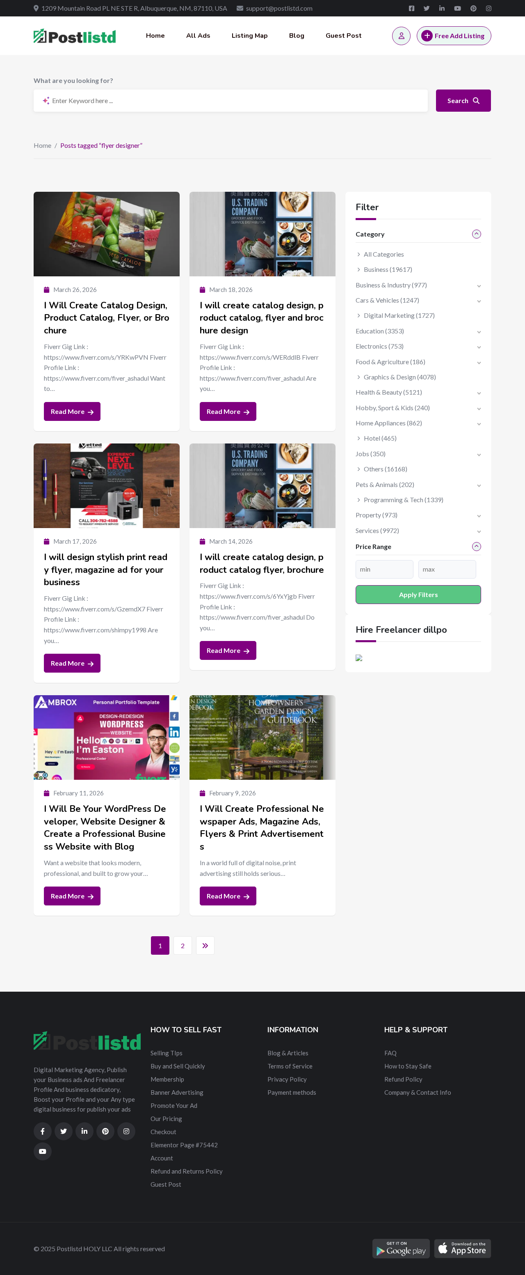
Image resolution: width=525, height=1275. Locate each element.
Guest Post (344, 35)
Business (388, 269)
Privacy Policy (287, 1079)
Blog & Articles (287, 1053)
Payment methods (291, 1092)
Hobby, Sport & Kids (393, 407)
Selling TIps (167, 1053)
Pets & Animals (385, 484)
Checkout (163, 1131)
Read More (68, 411)
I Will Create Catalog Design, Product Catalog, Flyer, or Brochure (106, 318)
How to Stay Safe (407, 1066)
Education (380, 331)
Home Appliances (389, 423)
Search (458, 100)
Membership (167, 1079)
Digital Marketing (399, 315)
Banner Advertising (177, 1092)
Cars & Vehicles (387, 300)
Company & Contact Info (417, 1092)
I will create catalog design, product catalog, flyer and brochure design (262, 318)
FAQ (390, 1053)
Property (376, 515)
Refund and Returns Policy (187, 1171)
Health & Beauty (389, 392)
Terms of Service (290, 1066)
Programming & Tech (403, 499)
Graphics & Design (400, 377)
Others (385, 469)
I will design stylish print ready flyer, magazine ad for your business (105, 570)
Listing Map (250, 35)
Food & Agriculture (390, 361)
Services (377, 530)
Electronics (380, 346)
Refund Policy (403, 1079)
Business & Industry (391, 285)
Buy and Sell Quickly (178, 1066)
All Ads (198, 35)
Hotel (380, 438)
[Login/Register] (401, 36)
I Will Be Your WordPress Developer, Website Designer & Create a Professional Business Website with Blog (105, 828)
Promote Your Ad (174, 1105)
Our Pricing (166, 1118)
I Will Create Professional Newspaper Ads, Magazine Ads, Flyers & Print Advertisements (262, 828)
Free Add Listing (459, 35)
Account (162, 1158)
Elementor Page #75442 (184, 1145)
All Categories (384, 254)
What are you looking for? (73, 80)
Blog (296, 35)
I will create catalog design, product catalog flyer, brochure (262, 563)
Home (155, 35)
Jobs (371, 453)
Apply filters (418, 594)
